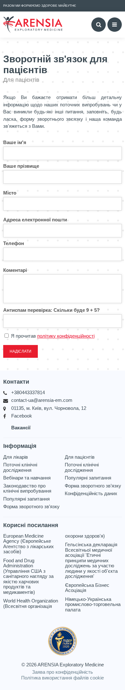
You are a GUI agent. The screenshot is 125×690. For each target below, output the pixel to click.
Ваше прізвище (21, 166)
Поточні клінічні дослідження (20, 467)
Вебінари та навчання (27, 477)
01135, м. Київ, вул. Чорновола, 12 (48, 408)
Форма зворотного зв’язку (31, 506)
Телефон (13, 243)
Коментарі (15, 270)
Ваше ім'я (14, 142)
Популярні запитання (26, 499)
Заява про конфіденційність (62, 672)
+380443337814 (28, 392)
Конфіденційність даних (91, 493)
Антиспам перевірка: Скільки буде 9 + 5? (51, 310)
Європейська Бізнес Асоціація (87, 588)
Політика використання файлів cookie (62, 677)
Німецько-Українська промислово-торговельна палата (93, 604)
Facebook (21, 415)
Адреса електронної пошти (35, 219)
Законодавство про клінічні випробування (27, 488)
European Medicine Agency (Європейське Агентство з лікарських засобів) (28, 544)
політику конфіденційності (66, 336)
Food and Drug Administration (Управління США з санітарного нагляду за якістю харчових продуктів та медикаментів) (28, 576)
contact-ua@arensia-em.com (41, 400)
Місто (9, 192)
